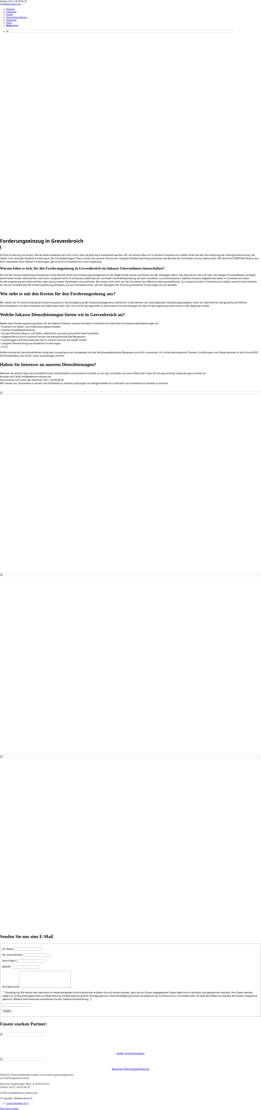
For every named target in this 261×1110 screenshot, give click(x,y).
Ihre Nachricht (10, 986)
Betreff (6, 966)
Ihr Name (7, 949)
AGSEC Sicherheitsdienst (131, 1053)
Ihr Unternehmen (12, 954)
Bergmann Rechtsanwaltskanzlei (130, 1069)
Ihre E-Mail (9, 960)
